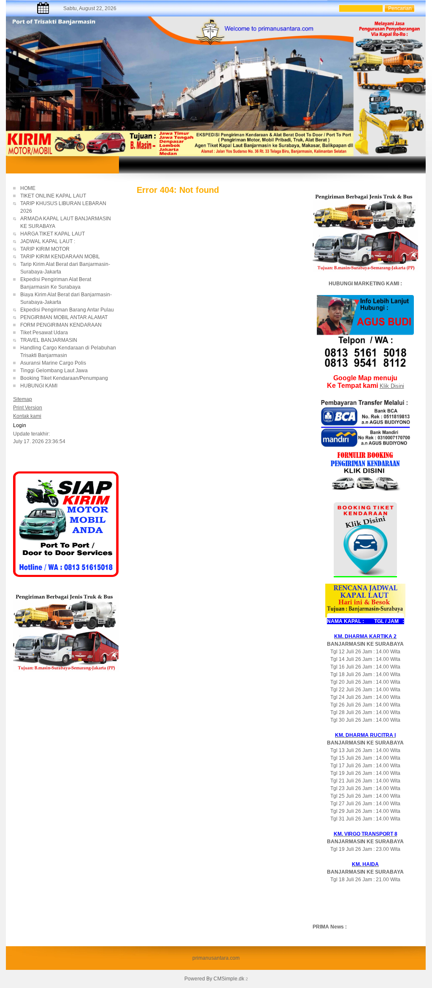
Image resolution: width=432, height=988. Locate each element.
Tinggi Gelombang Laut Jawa (54, 371)
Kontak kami (27, 416)
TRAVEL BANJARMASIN (48, 340)
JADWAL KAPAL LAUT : (47, 241)
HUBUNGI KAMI (38, 386)
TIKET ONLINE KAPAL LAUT (53, 196)
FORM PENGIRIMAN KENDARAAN (61, 325)
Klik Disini (392, 386)
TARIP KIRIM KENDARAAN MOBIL (60, 257)
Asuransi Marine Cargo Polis (53, 363)
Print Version (27, 408)
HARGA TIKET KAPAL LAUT (53, 234)
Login (19, 425)
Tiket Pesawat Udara (44, 333)
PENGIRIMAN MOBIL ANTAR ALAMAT (64, 317)
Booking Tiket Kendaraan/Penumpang (69, 378)
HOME (27, 188)
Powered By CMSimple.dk (214, 979)
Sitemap (22, 399)
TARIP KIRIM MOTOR (45, 249)
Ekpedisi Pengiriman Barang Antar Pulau (67, 310)
